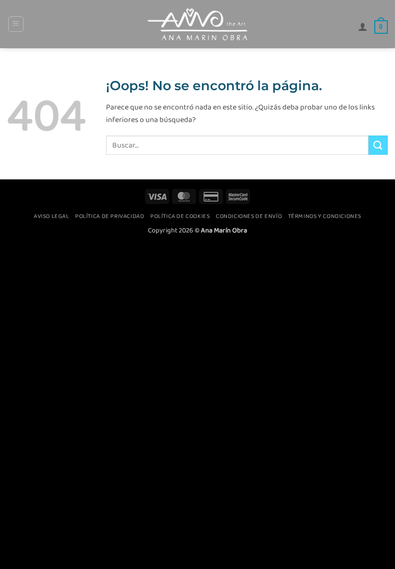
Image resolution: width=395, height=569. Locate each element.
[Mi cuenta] (363, 26)
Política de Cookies (180, 216)
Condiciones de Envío (249, 216)
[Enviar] (378, 144)
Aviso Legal (51, 216)
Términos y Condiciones (324, 216)
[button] (16, 24)
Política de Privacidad (109, 216)
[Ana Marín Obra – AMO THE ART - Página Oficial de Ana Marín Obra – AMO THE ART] (197, 24)
